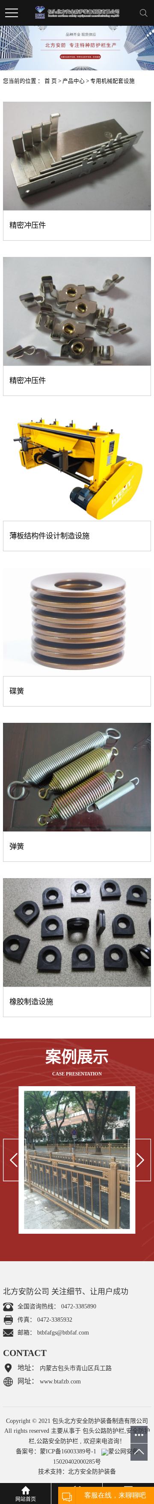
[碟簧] (77, 622)
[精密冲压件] (77, 156)
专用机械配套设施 (112, 81)
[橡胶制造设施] (77, 932)
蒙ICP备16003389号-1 (68, 1451)
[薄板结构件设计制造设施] (77, 466)
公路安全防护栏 (57, 1441)
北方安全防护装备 (92, 1471)
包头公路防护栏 (103, 1431)
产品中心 (73, 81)
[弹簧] (77, 777)
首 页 (50, 81)
